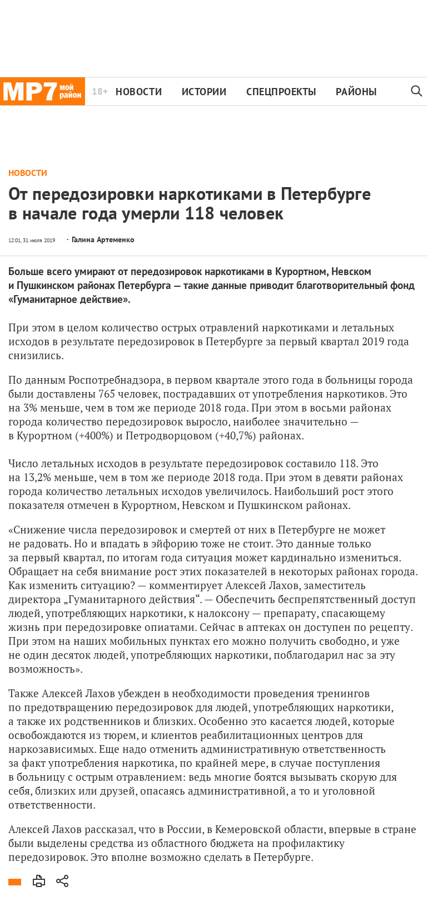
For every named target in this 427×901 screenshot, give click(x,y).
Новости (139, 91)
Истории (204, 91)
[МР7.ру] (42, 91)
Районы (356, 91)
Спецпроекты (281, 91)
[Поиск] (417, 91)
